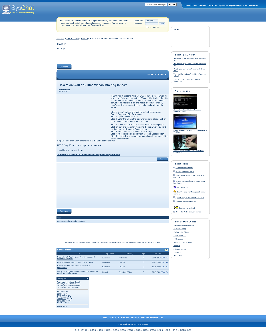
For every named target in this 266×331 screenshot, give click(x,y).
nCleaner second (179, 249)
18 (107, 330)
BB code (60, 291)
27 (128, 330)
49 (178, 330)
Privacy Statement (149, 318)
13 (95, 330)
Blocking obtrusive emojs (185, 171)
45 (169, 330)
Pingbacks (61, 300)
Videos (194, 5)
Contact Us (114, 318)
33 (141, 330)
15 (100, 330)
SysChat (60, 39)
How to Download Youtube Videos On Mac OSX (75, 262)
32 (139, 330)
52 (185, 330)
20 (111, 330)
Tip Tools (160, 74)
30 (134, 330)
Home (187, 5)
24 (121, 330)
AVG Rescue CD (179, 235)
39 (155, 330)
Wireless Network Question (186, 201)
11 (91, 330)
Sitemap (135, 318)
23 (118, 330)
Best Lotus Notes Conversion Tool (188, 212)
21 (114, 330)
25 (123, 330)
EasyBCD (177, 252)
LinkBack (151, 74)
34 (144, 330)
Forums (235, 5)
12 (93, 330)
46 (171, 330)
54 (190, 330)
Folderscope (178, 239)
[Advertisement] (112, 57)
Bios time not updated (187, 208)
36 (148, 330)
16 (102, 330)
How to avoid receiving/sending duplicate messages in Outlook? (90, 242)
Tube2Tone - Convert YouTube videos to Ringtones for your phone (88, 154)
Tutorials (202, 5)
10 (88, 330)
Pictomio (176, 246)
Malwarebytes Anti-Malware (183, 225)
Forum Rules (62, 306)
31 (137, 330)
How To (84, 39)
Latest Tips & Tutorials (186, 55)
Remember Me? (154, 27)
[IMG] (59, 295)
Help (105, 318)
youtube (67, 221)
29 (132, 330)
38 (153, 330)
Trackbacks (61, 299)
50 (181, 330)
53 (188, 330)
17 (104, 330)
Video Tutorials (182, 91)
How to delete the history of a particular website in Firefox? (137, 242)
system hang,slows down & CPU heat (190, 197)
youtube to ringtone (78, 221)
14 (98, 330)
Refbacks (60, 302)
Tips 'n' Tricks (214, 5)
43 (164, 330)
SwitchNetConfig (179, 229)
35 (146, 330)
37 (151, 330)
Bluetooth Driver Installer (182, 242)
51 (183, 330)
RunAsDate (177, 256)
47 (174, 330)
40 (158, 330)
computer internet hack (184, 168)
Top (161, 318)
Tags (59, 218)
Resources (253, 5)
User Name (138, 21)
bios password (182, 187)
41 (160, 330)
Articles (243, 5)
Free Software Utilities (185, 222)
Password (138, 24)
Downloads (226, 5)
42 (162, 330)
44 (167, 330)
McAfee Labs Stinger (181, 232)
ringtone (60, 221)
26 (125, 330)
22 (116, 330)
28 (130, 330)
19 (109, 330)
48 (176, 330)
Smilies (59, 293)
